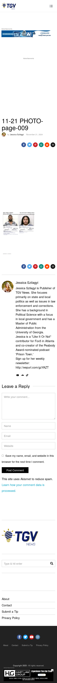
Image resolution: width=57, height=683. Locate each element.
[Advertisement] (28, 88)
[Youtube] (31, 637)
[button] (51, 563)
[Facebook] (23, 144)
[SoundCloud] (22, 375)
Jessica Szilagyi (17, 134)
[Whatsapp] (41, 144)
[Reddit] (47, 144)
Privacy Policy (11, 618)
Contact (7, 605)
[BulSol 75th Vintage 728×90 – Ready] (28, 33)
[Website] (27, 375)
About (5, 599)
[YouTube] (18, 375)
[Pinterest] (35, 144)
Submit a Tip (10, 611)
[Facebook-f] (19, 637)
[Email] (53, 144)
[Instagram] (37, 637)
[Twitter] (29, 144)
